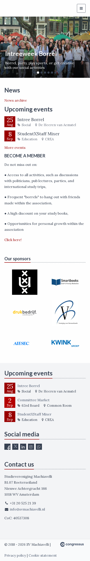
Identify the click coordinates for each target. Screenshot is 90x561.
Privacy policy (15, 555)
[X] (15, 447)
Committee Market (33, 400)
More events (15, 147)
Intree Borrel (30, 119)
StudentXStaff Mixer (38, 133)
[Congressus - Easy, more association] (72, 544)
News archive (15, 100)
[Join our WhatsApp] (39, 447)
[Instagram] (31, 447)
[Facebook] (7, 447)
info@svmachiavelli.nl (27, 509)
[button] (7, 47)
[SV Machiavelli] (9, 8)
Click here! (13, 240)
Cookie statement (43, 555)
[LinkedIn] (23, 447)
